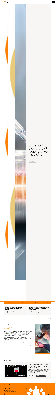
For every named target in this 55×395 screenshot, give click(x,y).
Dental (45, 388)
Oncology (24, 391)
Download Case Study (41, 375)
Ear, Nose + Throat (25, 388)
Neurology (48, 391)
